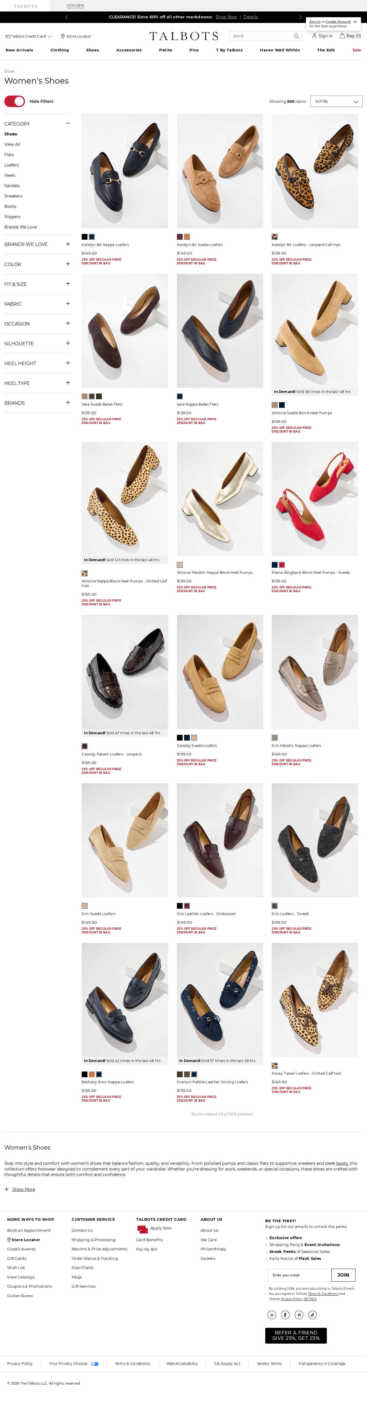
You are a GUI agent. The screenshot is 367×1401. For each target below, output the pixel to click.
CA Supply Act (227, 1363)
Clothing (59, 50)
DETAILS (310, 1299)
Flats (9, 154)
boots (342, 1163)
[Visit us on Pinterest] (301, 1315)
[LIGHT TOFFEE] (194, 738)
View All (12, 144)
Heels (9, 175)
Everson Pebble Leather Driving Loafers (212, 1082)
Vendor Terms (269, 1363)
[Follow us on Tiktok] (314, 1315)
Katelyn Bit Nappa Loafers (105, 245)
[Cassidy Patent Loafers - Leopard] (125, 672)
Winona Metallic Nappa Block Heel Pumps (215, 572)
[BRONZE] (275, 738)
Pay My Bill (146, 1249)
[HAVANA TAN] (187, 237)
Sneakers (13, 196)
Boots (10, 206)
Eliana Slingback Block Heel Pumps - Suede (311, 572)
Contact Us (82, 1230)
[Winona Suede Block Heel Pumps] (315, 331)
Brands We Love (20, 227)
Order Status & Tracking (95, 1258)
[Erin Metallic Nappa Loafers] (315, 672)
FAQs (77, 1277)
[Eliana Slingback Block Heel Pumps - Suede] (315, 499)
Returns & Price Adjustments (99, 1249)
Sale (357, 50)
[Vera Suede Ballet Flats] (125, 331)
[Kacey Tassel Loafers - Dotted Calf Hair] (315, 1000)
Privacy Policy (291, 1299)
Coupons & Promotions (29, 1286)
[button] (173, 1228)
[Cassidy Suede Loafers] (220, 672)
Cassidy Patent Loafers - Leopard (111, 754)
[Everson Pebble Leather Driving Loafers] (220, 1000)
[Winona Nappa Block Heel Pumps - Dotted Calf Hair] (125, 499)
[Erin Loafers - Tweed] (315, 840)
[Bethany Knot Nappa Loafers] (125, 1000)
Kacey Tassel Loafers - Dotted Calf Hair (306, 1073)
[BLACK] (84, 237)
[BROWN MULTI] (84, 746)
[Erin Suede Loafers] (125, 840)
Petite (165, 50)
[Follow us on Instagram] (274, 1315)
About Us (209, 1230)
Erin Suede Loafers (98, 914)
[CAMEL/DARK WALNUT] (84, 573)
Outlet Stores (20, 1295)
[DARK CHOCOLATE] (92, 396)
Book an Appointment (29, 1230)
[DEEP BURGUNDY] (180, 237)
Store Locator (79, 36)
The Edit (326, 50)
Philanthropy (214, 1249)
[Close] (355, 21)
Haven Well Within (280, 50)
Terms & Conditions (323, 1294)
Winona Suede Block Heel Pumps (302, 413)
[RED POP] (282, 565)
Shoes (92, 50)
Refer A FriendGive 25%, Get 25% (296, 1336)
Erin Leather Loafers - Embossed (206, 914)
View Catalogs (21, 1277)
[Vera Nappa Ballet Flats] (220, 331)
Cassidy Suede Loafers (197, 745)
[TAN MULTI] (275, 237)
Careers (208, 1258)
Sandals (12, 185)
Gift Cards (16, 1258)
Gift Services (83, 1286)
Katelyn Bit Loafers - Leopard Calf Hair (306, 245)
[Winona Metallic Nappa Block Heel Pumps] (220, 499)
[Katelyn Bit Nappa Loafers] (125, 171)
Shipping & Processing (94, 1239)
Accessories (129, 50)
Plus (194, 50)
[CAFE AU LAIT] (84, 396)
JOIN (343, 1275)
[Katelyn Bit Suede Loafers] (220, 171)
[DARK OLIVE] (99, 396)
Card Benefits (149, 1239)
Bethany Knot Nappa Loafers (108, 1082)
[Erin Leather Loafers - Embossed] (220, 840)
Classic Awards (21, 1249)
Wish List (16, 1267)
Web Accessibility (182, 1363)
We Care (209, 1239)
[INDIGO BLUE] (92, 237)
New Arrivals (19, 50)
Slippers (12, 216)
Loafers (11, 165)
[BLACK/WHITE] (275, 906)
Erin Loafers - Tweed (290, 914)
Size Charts (82, 1267)
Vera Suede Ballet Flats (102, 404)
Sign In (315, 22)
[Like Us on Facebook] (287, 1315)
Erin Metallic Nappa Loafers (296, 745)
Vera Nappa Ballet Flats (197, 404)
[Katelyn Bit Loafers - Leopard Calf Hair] (315, 171)
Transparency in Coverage (321, 1363)
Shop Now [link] (226, 17)
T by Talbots (229, 50)
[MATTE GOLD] (180, 565)
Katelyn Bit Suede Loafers (200, 245)
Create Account (338, 22)
